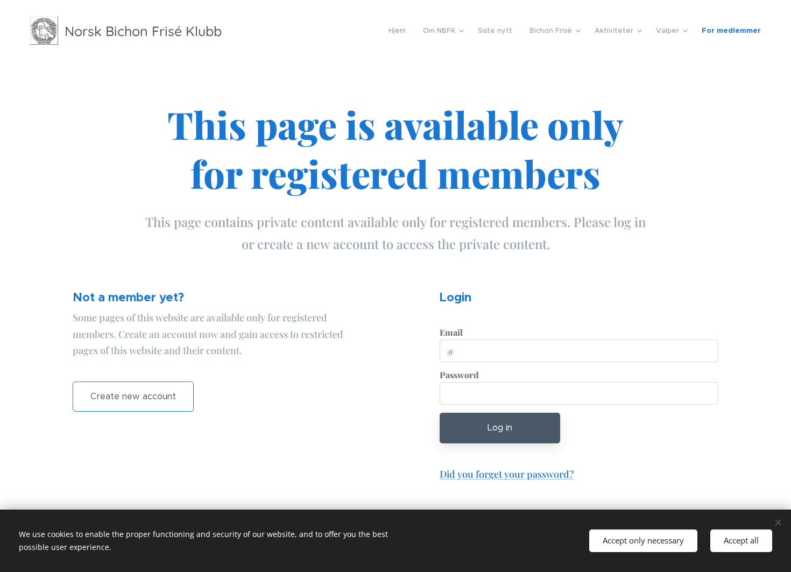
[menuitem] (400, 30)
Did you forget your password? (507, 474)
